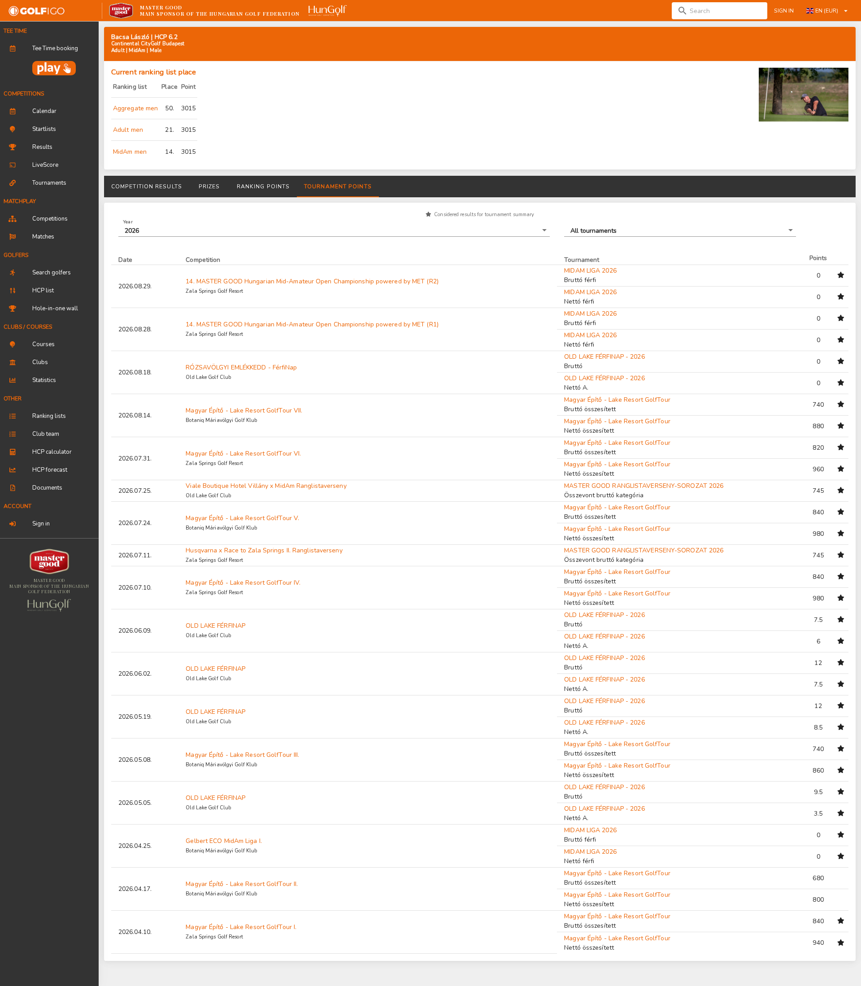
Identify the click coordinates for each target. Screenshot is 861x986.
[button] (334, 230)
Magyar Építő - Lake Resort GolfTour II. (242, 884)
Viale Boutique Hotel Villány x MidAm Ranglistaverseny (266, 486)
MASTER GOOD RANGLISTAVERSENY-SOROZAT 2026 (643, 486)
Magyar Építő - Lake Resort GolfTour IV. (243, 582)
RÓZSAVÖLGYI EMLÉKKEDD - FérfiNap (241, 367)
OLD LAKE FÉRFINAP (215, 625)
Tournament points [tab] (338, 186)
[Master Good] (49, 562)
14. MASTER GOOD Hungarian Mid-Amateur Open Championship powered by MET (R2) (312, 281)
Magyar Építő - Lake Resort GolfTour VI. (243, 453)
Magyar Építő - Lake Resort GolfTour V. (242, 518)
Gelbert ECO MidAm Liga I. (224, 841)
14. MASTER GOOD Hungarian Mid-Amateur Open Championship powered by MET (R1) (312, 324)
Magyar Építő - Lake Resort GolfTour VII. (244, 410)
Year (128, 221)
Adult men (128, 130)
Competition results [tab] (146, 186)
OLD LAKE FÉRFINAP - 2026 (604, 356)
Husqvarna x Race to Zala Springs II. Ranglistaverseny (264, 550)
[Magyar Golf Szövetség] (49, 605)
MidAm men (130, 152)
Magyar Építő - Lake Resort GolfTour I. (241, 927)
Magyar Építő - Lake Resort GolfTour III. (242, 755)
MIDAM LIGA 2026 (590, 270)
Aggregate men (135, 108)
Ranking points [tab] (263, 186)
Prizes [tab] (209, 186)
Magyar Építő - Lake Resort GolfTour (617, 399)
